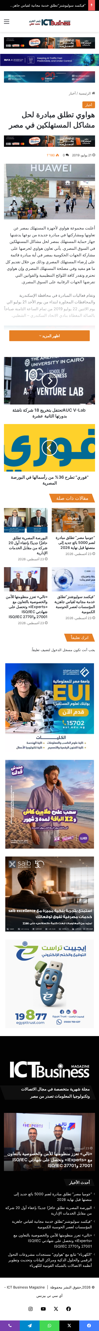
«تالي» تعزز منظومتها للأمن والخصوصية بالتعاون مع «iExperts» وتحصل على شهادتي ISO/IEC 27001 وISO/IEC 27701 (27, 606)
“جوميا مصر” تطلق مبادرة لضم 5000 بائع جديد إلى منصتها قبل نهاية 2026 (75, 542)
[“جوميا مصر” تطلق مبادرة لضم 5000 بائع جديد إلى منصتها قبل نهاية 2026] (73, 520)
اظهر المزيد (50, 335)
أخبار (72, 93)
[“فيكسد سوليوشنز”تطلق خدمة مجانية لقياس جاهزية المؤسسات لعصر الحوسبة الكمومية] (73, 579)
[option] (49, 1142)
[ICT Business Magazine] (50, 21)
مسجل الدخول (61, 650)
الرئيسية (85, 93)
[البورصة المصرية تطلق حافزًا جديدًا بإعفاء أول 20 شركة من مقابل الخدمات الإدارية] (26, 520)
